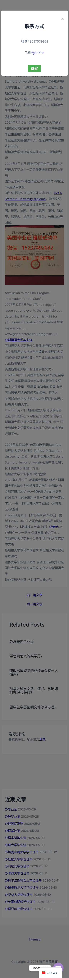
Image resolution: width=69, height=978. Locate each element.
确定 (34, 68)
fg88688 (38, 53)
